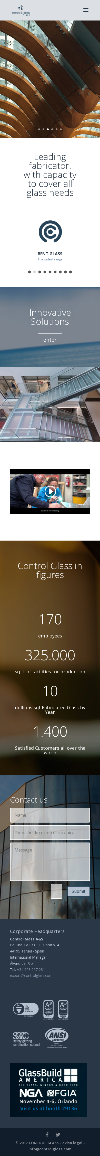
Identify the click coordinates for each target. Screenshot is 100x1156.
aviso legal (72, 1142)
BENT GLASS (50, 254)
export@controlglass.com (31, 975)
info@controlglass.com (50, 1149)
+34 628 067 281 (31, 969)
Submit (78, 891)
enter (50, 339)
